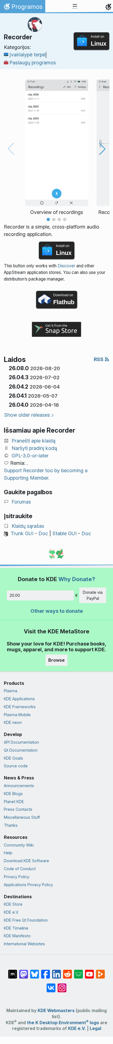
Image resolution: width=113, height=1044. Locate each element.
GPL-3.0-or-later (30, 455)
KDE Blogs (13, 793)
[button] (48, 219)
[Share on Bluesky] (34, 971)
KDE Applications (19, 698)
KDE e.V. (11, 912)
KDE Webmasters (56, 1010)
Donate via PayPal (93, 595)
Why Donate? (76, 579)
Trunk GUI (22, 533)
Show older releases (27, 415)
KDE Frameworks (20, 706)
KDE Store (13, 904)
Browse (56, 660)
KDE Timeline (16, 928)
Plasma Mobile (17, 714)
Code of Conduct (20, 868)
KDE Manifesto (17, 935)
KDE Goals (13, 758)
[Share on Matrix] (12, 971)
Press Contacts (18, 809)
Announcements (19, 785)
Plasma (10, 690)
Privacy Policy (16, 876)
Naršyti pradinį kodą (34, 448)
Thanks (11, 825)
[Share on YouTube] (89, 971)
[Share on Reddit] (67, 971)
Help (8, 852)
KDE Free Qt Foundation (26, 920)
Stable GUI (64, 533)
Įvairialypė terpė (27, 54)
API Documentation (21, 742)
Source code (16, 765)
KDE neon (13, 722)
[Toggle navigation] (74, 6)
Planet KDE (14, 801)
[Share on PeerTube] (100, 971)
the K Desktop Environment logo (63, 1022)
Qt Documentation (21, 750)
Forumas (21, 502)
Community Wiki (19, 845)
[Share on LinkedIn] (56, 971)
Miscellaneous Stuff (22, 817)
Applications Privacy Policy (28, 884)
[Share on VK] (51, 985)
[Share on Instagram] (62, 985)
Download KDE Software (26, 860)
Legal (95, 1028)
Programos (22, 8)
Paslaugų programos (32, 62)
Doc (43, 533)
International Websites (24, 943)
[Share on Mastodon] (23, 971)
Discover (66, 265)
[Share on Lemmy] (78, 971)
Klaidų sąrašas (28, 526)
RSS (99, 359)
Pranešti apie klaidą (33, 441)
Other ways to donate (56, 611)
